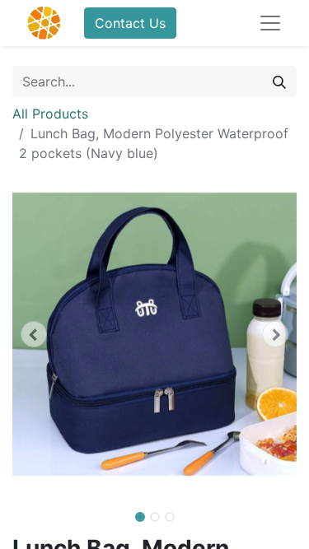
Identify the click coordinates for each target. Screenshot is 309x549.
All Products (50, 113)
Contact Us (130, 23)
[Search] (279, 81)
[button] (33, 334)
